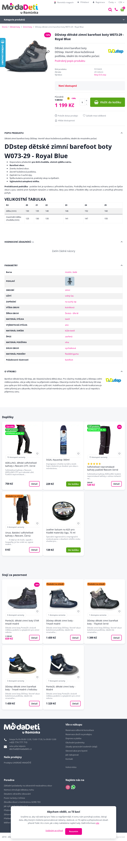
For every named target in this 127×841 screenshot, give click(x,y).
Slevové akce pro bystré (76, 750)
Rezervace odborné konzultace (80, 730)
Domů (4, 27)
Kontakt (69, 759)
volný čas (69, 295)
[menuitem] (63, 2)
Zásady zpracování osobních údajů (81, 746)
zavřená (68, 336)
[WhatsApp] (73, 787)
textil (67, 319)
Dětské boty (15, 27)
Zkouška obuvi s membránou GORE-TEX (22, 802)
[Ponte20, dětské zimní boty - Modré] (63, 677)
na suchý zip (70, 301)
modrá (68, 272)
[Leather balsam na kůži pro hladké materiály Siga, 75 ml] (63, 524)
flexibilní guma (72, 353)
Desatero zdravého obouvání (17, 793)
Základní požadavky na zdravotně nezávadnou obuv (28, 785)
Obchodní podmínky (75, 742)
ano (67, 324)
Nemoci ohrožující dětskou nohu (19, 789)
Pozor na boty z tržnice (14, 798)
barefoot (69, 359)
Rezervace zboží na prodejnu (79, 734)
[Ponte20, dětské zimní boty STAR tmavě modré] (22, 611)
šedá (75, 272)
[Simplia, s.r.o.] (116, 836)
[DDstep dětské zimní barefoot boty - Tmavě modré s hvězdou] (22, 677)
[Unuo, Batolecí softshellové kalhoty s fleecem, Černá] (22, 524)
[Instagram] (68, 787)
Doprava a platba (73, 738)
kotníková (69, 307)
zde (97, 823)
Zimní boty (27, 27)
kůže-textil (70, 330)
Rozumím (73, 831)
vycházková (70, 348)
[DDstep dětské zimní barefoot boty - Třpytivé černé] (104, 611)
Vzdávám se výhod (54, 830)
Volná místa (71, 767)
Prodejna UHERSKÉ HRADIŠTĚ (17, 762)
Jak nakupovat (72, 754)
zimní (67, 290)
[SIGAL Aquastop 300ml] (63, 456)
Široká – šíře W (71, 313)
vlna (67, 342)
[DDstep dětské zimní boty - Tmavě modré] (63, 611)
